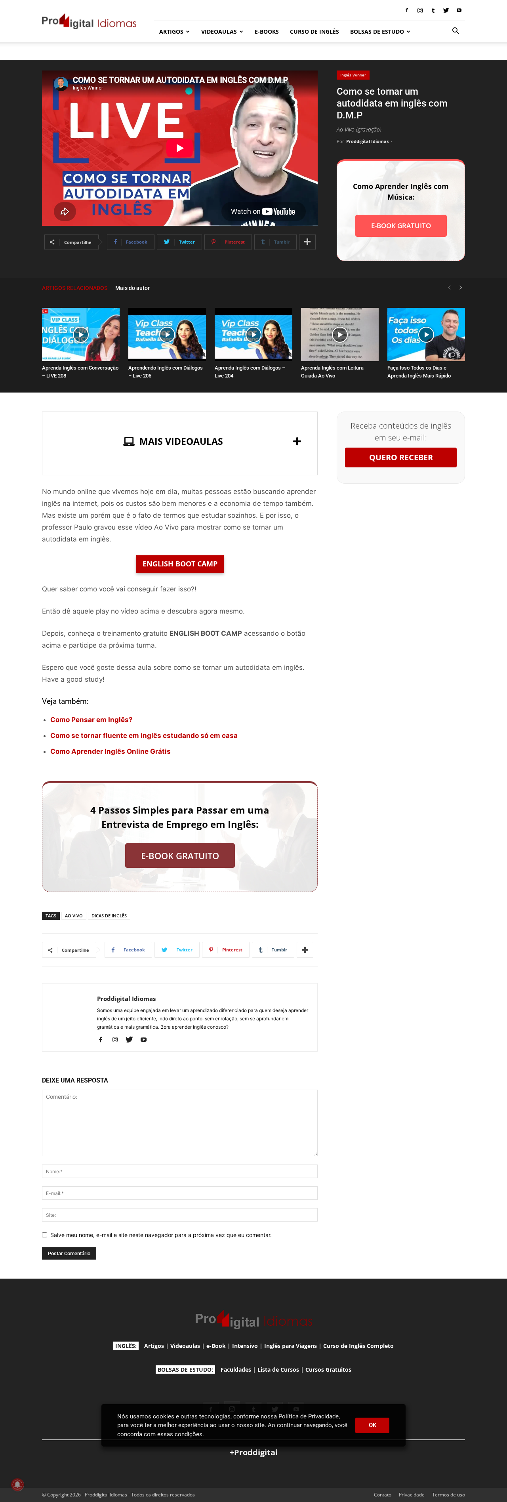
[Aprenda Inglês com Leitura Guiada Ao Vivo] (340, 334)
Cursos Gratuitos (328, 1369)
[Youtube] (459, 10)
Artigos (154, 1346)
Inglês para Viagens (290, 1346)
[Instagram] (420, 10)
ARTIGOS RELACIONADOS (74, 288)
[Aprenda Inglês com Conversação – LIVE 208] (81, 334)
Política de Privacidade (308, 1416)
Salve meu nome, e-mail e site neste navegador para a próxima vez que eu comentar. (161, 1234)
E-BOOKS (267, 31)
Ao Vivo (74, 916)
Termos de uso (448, 1494)
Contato (382, 1494)
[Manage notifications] (17, 1484)
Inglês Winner (353, 75)
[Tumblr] (433, 10)
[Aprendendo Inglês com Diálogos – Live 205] (167, 334)
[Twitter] (446, 10)
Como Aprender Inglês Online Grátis (110, 751)
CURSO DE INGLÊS (314, 31)
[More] (307, 242)
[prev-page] (449, 288)
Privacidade (412, 1494)
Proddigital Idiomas (367, 141)
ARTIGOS (171, 31)
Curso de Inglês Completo (358, 1346)
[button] (455, 32)
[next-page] (461, 288)
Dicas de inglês (109, 916)
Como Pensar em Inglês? (91, 720)
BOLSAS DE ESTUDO (377, 31)
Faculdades (236, 1369)
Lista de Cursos (278, 1369)
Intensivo (245, 1346)
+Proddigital (254, 1452)
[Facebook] (407, 10)
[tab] (180, 441)
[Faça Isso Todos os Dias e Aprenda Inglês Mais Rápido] (426, 334)
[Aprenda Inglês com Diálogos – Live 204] (253, 334)
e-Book (216, 1346)
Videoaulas (185, 1346)
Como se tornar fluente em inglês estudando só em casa (144, 736)
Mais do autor (132, 288)
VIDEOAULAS (219, 31)
